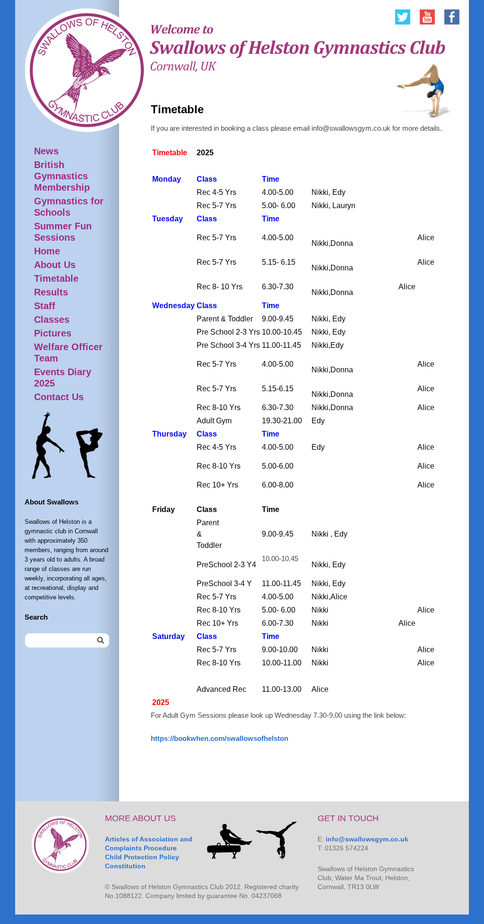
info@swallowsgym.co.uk (367, 839)
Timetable (56, 278)
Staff (44, 306)
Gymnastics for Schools (69, 207)
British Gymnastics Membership (62, 176)
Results (51, 292)
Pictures (52, 333)
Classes (51, 319)
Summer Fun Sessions (63, 232)
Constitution (125, 866)
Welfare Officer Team (68, 352)
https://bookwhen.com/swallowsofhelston (219, 738)
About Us (55, 265)
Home (47, 251)
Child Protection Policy (142, 857)
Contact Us (59, 397)
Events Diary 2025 (62, 377)
